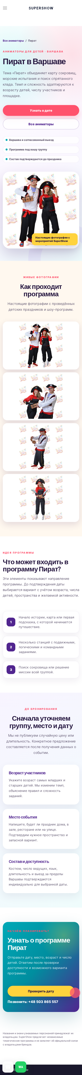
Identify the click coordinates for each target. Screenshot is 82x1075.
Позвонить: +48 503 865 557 (33, 1002)
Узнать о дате (41, 110)
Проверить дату (41, 991)
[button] (5, 8)
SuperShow (41, 8)
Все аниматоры (13, 40)
